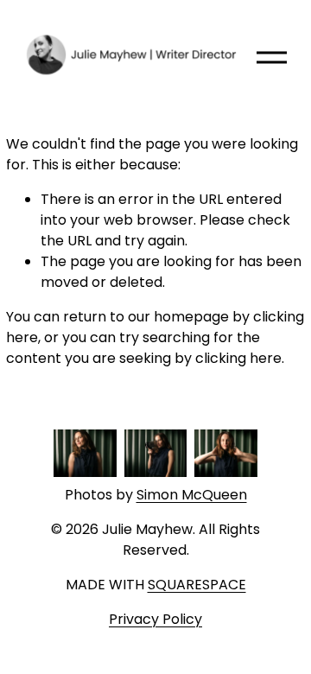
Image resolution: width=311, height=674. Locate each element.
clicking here (238, 358)
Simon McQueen (191, 495)
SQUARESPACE (197, 585)
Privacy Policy (155, 619)
